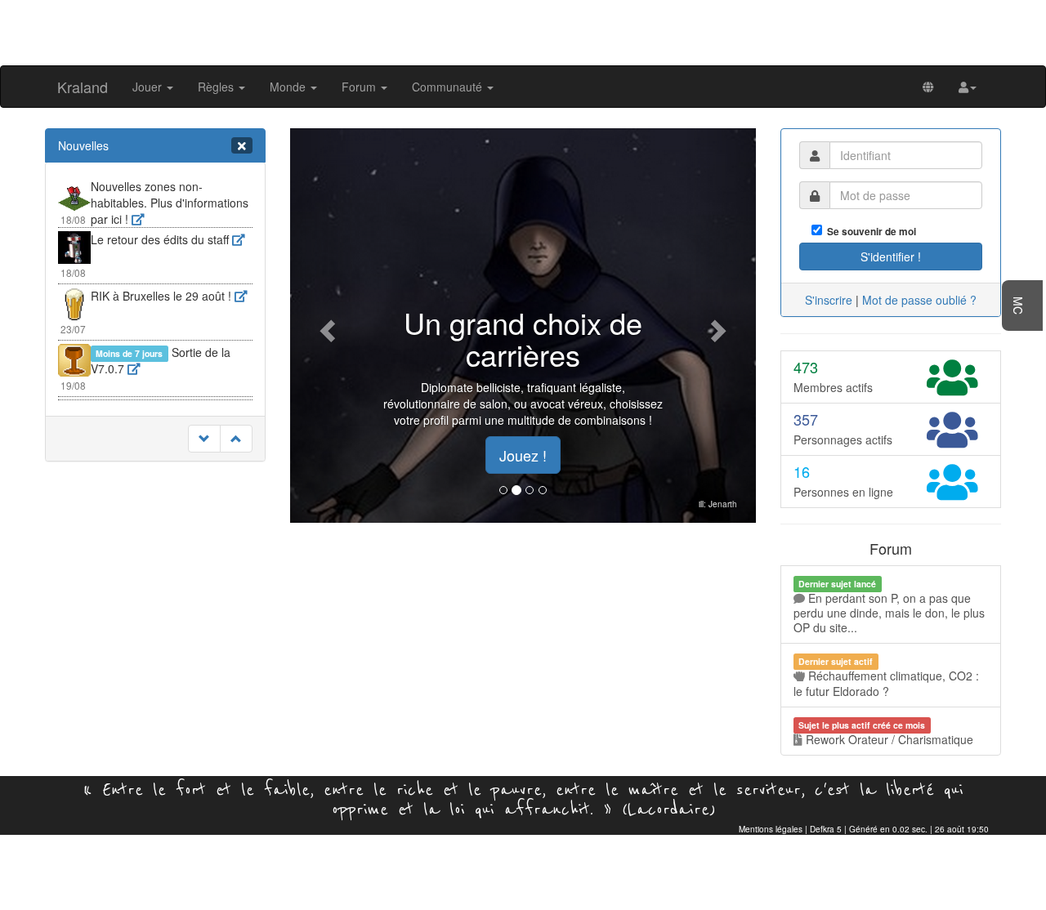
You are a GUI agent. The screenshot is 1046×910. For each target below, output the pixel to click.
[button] (967, 86)
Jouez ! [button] (523, 455)
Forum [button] (360, 86)
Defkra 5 (826, 829)
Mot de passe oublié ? (919, 300)
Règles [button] (217, 86)
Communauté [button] (448, 86)
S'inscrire (828, 300)
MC (1018, 305)
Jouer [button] (148, 86)
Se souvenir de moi (869, 232)
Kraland (82, 86)
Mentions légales (770, 829)
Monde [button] (289, 86)
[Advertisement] (523, 31)
